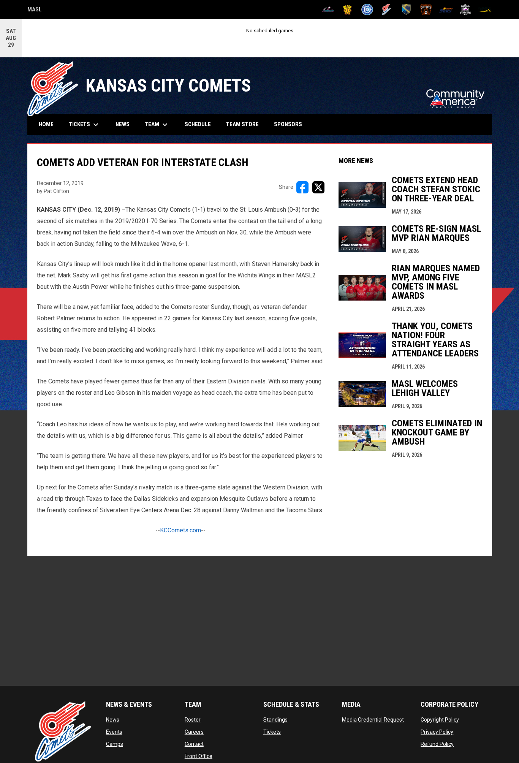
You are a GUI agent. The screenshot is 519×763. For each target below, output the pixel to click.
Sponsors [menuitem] (288, 124)
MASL (34, 10)
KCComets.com (180, 530)
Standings (275, 720)
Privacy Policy (437, 732)
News (112, 720)
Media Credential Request (373, 720)
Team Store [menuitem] (245, 124)
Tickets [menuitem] (84, 124)
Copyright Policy (440, 720)
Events (114, 732)
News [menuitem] (123, 124)
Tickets (272, 732)
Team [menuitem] (157, 124)
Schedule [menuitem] (198, 124)
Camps (114, 744)
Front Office (198, 756)
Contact (194, 744)
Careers (194, 732)
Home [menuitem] (46, 124)
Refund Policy (437, 744)
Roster (193, 720)
